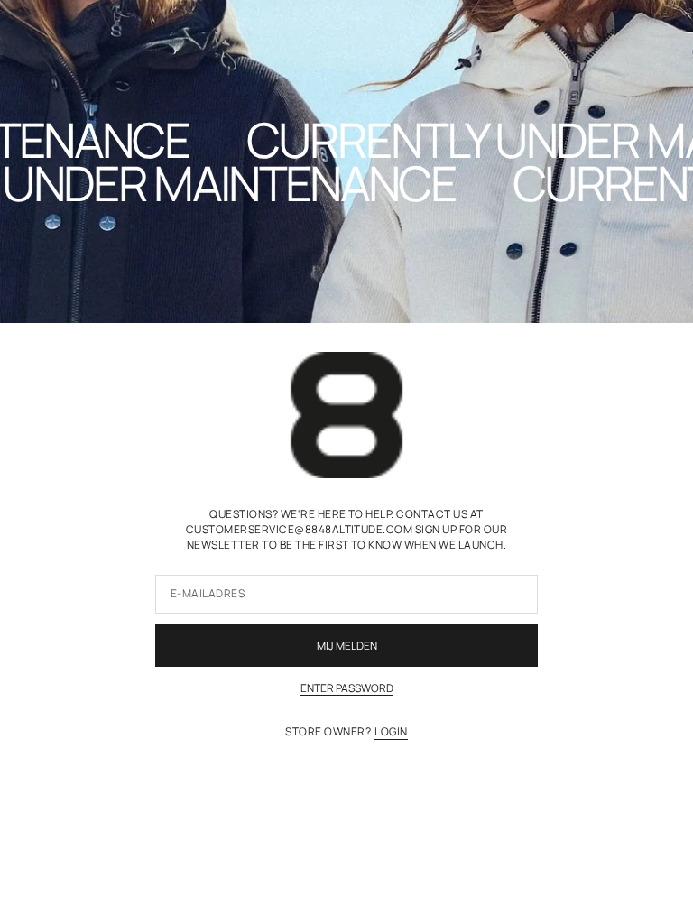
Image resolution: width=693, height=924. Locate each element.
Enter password (346, 688)
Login (390, 732)
